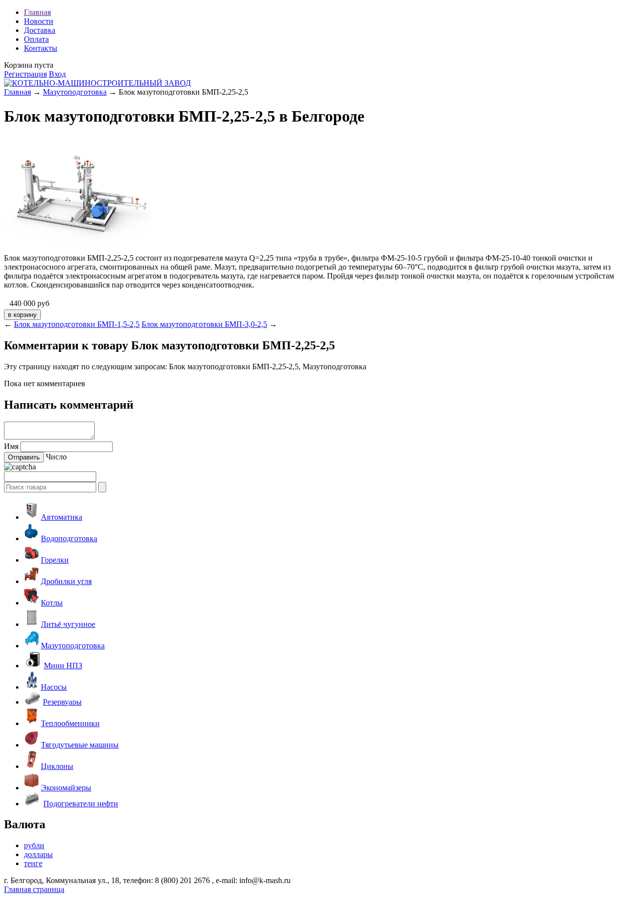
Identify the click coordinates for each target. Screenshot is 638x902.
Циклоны (57, 766)
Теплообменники (70, 723)
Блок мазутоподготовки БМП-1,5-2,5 (77, 324)
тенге (33, 863)
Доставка (39, 30)
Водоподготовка (69, 538)
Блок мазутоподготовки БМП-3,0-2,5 (204, 324)
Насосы (54, 687)
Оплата (36, 39)
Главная (37, 12)
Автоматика (61, 517)
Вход (57, 74)
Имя (11, 446)
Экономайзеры (66, 787)
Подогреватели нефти (80, 803)
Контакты (40, 48)
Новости (38, 21)
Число (56, 456)
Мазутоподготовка (75, 92)
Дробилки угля (66, 581)
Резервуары (62, 702)
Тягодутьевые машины (80, 745)
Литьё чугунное (68, 624)
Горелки (55, 560)
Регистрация (25, 74)
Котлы (52, 603)
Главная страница (34, 889)
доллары (38, 854)
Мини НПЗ (63, 665)
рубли (34, 845)
